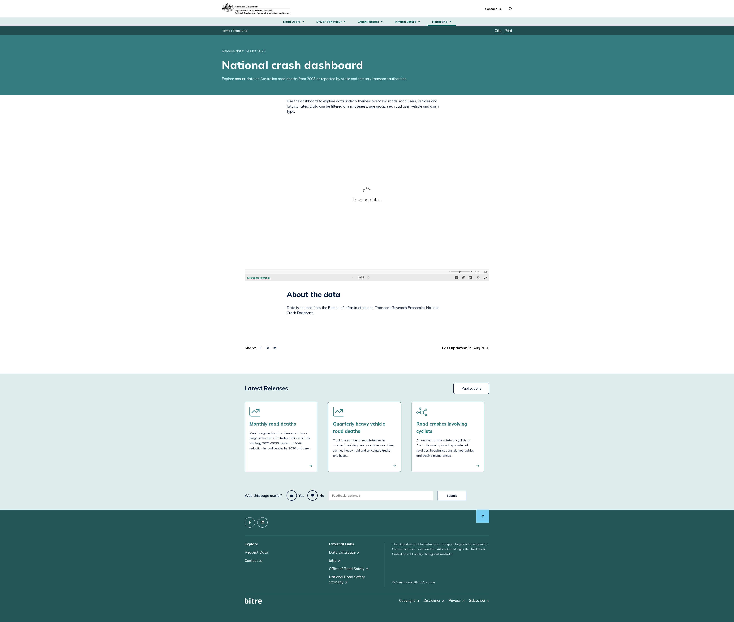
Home (226, 30)
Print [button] (508, 30)
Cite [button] (498, 30)
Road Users (291, 22)
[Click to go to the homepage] (256, 8)
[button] (261, 348)
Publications (471, 388)
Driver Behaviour (329, 22)
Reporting (439, 22)
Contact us (493, 9)
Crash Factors (368, 22)
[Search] (510, 8)
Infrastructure (405, 22)
